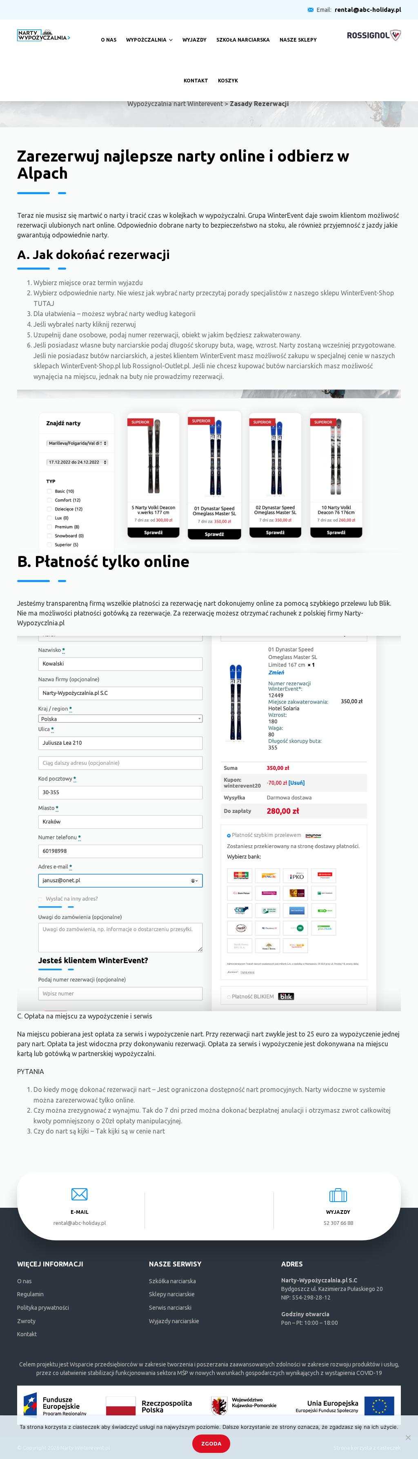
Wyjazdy (194, 39)
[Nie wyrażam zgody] (408, 1437)
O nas (108, 39)
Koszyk (228, 80)
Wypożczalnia (146, 39)
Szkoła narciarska (243, 39)
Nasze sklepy (298, 39)
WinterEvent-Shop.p (90, 366)
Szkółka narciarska (172, 1281)
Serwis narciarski (170, 1307)
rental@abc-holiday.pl (368, 9)
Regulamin (30, 1294)
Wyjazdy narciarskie (174, 1321)
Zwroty (26, 1321)
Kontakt (196, 80)
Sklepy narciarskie (172, 1294)
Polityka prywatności (43, 1307)
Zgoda (211, 1443)
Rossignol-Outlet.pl (161, 366)
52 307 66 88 (338, 1223)
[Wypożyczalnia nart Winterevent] (44, 34)
